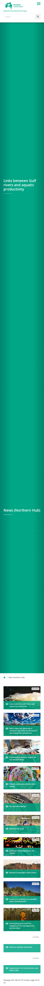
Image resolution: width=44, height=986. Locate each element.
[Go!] (37, 16)
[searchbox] (22, 16)
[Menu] (38, 4)
